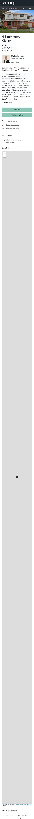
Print (24, 8)
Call (12, 62)
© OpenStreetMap (27, 804)
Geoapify (13, 804)
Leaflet (4, 804)
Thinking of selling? (17, 115)
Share (30, 8)
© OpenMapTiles (19, 804)
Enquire (17, 110)
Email (17, 62)
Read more (8, 102)
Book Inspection (8, 142)
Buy (3, 8)
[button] (17, 477)
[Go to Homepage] (8, 3)
